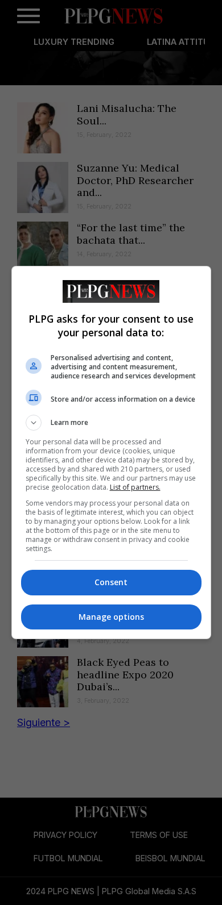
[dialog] (111, 452)
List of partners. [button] (135, 487)
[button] (111, 423)
